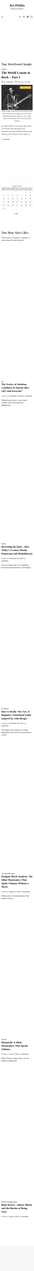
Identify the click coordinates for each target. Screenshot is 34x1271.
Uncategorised (11, 1202)
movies (4, 873)
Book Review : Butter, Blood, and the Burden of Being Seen (16, 1208)
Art (2, 381)
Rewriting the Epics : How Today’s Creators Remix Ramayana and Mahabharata (16, 550)
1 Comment (5, 139)
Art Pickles (17, 5)
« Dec (16, 214)
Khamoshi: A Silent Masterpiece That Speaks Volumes (14, 1046)
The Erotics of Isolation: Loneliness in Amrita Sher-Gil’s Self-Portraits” (15, 388)
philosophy (11, 873)
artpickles (9, 82)
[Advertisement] (17, 38)
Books (3, 544)
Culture (4, 69)
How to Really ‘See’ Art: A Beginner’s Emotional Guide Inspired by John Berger (16, 715)
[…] (28, 134)
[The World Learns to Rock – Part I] (17, 86)
